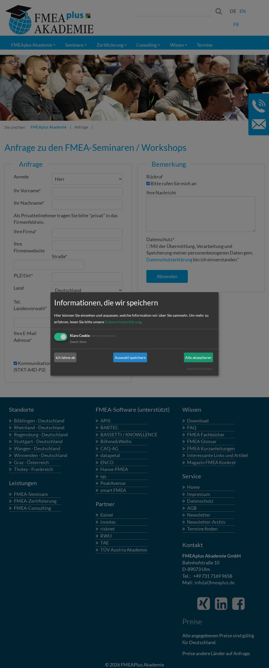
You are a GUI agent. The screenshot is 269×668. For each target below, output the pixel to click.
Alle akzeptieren (198, 357)
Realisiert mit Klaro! (200, 368)
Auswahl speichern (130, 357)
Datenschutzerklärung (123, 322)
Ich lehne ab (65, 357)
